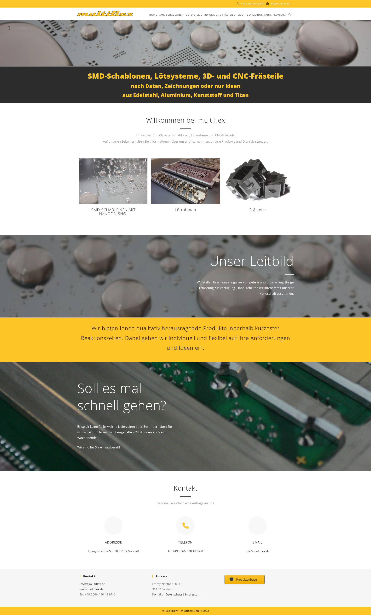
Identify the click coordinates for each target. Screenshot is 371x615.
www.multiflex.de (91, 589)
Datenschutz (174, 594)
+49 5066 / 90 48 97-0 (252, 3)
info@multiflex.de (280, 3)
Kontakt (157, 594)
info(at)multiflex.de (92, 584)
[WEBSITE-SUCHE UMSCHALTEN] (289, 14)
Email (257, 542)
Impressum (192, 594)
